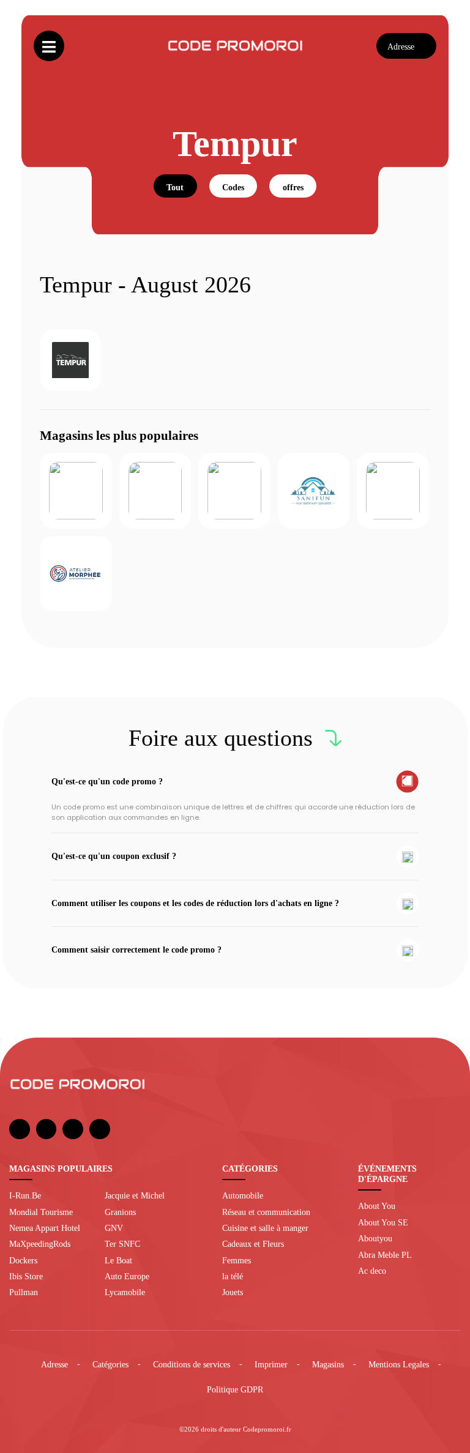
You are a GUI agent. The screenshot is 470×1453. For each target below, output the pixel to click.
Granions (120, 1212)
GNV (114, 1228)
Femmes (236, 1260)
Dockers (23, 1260)
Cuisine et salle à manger (265, 1228)
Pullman (23, 1292)
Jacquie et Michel (135, 1195)
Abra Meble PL (385, 1255)
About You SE (383, 1222)
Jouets (232, 1292)
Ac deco (372, 1271)
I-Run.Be (25, 1195)
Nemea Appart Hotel (44, 1228)
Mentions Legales (398, 1364)
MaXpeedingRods (39, 1244)
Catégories (110, 1364)
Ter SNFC (122, 1244)
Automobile (242, 1195)
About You (376, 1206)
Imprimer (271, 1364)
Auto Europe (127, 1276)
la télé (232, 1276)
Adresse (54, 1364)
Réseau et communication (266, 1212)
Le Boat (118, 1260)
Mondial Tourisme (41, 1212)
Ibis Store (26, 1276)
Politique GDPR (235, 1389)
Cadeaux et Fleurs (253, 1244)
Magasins (328, 1364)
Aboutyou (375, 1238)
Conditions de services (191, 1364)
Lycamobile (125, 1292)
